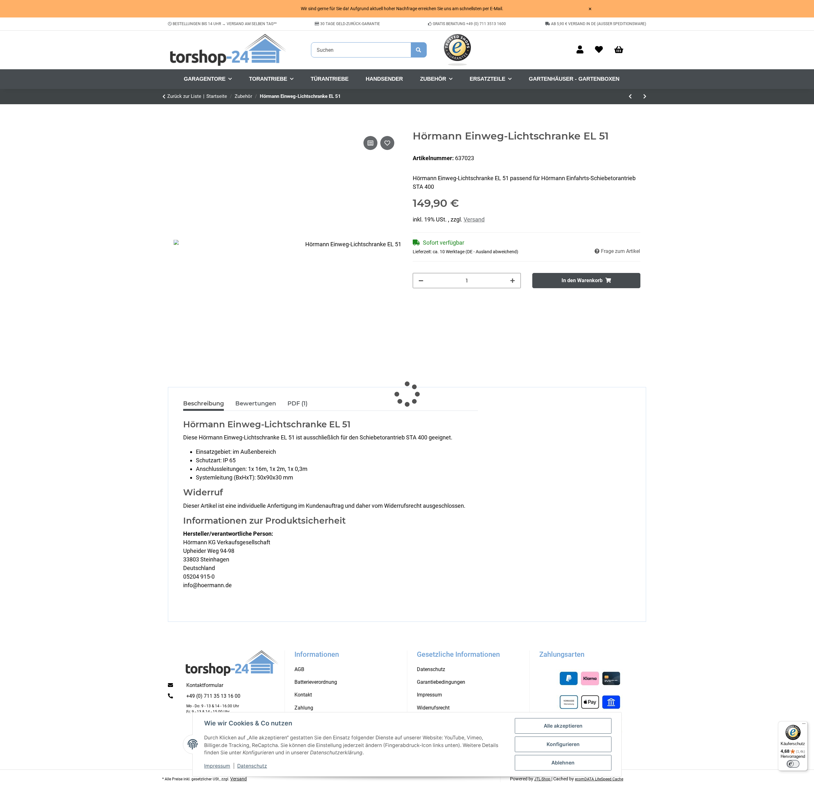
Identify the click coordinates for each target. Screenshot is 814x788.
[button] (580, 50)
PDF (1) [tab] (297, 403)
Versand (474, 219)
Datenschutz (252, 766)
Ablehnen (563, 763)
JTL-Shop (542, 779)
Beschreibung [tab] (203, 403)
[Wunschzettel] (599, 50)
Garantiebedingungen (441, 682)
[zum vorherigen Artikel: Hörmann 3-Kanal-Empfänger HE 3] (630, 96)
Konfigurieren (563, 744)
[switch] (793, 764)
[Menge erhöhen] (513, 280)
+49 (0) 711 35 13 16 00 (213, 696)
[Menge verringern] (421, 280)
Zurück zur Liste (184, 96)
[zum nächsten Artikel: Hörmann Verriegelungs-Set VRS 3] (645, 96)
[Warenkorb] (622, 50)
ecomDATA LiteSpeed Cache (599, 779)
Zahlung (303, 708)
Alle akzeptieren (563, 726)
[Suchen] (419, 50)
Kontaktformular (204, 685)
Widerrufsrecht (433, 708)
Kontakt (303, 695)
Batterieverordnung (315, 682)
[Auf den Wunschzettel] (387, 143)
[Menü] (804, 725)
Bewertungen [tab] (255, 403)
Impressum (217, 766)
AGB (299, 669)
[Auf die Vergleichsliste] (370, 143)
